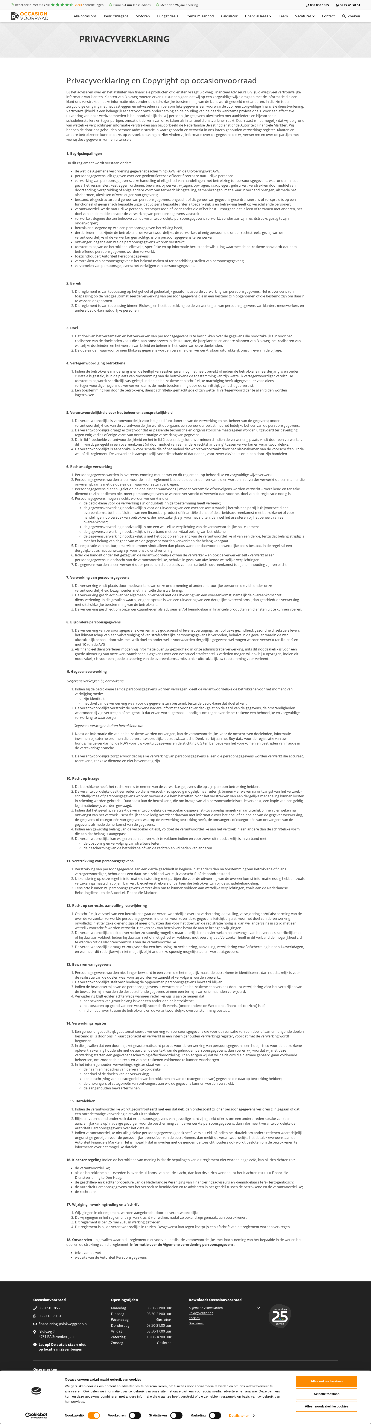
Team (283, 16)
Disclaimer (196, 1323)
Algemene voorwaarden (206, 1308)
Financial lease (257, 16)
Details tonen (239, 1415)
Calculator (229, 16)
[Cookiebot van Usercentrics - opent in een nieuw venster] (36, 1415)
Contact (328, 16)
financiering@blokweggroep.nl (63, 1324)
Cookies (194, 1318)
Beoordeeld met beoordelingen (59, 5)
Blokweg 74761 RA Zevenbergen (56, 1334)
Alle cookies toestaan (327, 1381)
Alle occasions (85, 16)
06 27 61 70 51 (350, 5)
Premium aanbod (200, 16)
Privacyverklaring (201, 1313)
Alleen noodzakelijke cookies (326, 1406)
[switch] (135, 1415)
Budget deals (167, 16)
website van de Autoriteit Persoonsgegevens (111, 1257)
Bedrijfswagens (116, 16)
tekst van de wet (88, 1252)
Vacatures (303, 16)
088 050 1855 (319, 5)
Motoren (143, 16)
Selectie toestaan (326, 1394)
